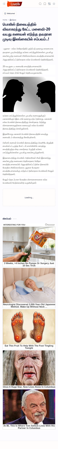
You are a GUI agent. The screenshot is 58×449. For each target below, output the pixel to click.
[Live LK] (15, 4)
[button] (4, 4)
